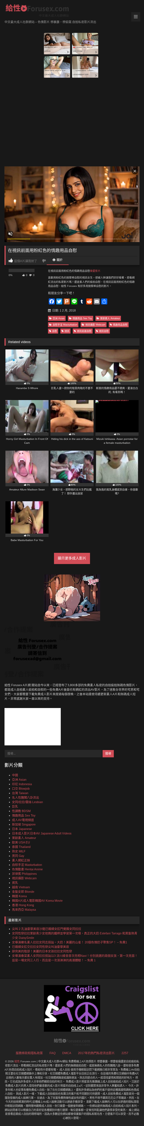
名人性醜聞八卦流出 (25, 797)
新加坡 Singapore (24, 824)
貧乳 (15, 882)
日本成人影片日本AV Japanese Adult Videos (41, 833)
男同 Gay (18, 855)
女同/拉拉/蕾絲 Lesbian (27, 802)
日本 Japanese (22, 829)
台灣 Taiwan (20, 793)
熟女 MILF (19, 851)
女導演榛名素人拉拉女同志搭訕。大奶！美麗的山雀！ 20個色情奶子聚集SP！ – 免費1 (69, 942)
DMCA (66, 1053)
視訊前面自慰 (84, 331)
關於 (59, 259)
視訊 (66, 331)
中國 (15, 775)
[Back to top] (132, 1115)
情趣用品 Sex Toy (82, 318)
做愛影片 (95, 270)
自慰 (54, 331)
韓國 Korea (19, 896)
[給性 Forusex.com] (72, 11)
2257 (125, 1053)
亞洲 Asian (58, 318)
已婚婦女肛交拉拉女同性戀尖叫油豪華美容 (40, 946)
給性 (17, 1061)
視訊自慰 (104, 331)
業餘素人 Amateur (110, 318)
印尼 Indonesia (22, 784)
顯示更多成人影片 (72, 558)
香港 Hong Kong (23, 905)
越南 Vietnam (21, 887)
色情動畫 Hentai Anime (27, 869)
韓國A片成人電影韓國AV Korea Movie (37, 900)
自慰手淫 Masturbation (65, 324)
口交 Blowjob (21, 788)
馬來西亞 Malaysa (24, 909)
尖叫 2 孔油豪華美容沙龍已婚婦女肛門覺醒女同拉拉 (46, 928)
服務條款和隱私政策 (29, 1053)
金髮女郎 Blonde (23, 891)
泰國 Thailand (21, 846)
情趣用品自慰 (120, 324)
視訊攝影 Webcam (95, 324)
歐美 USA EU (21, 842)
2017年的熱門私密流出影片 (96, 1053)
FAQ (53, 1053)
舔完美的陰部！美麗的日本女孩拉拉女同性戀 (42, 951)
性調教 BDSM (21, 811)
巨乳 (15, 806)
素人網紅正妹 (21, 860)
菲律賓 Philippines (24, 873)
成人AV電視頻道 (23, 820)
